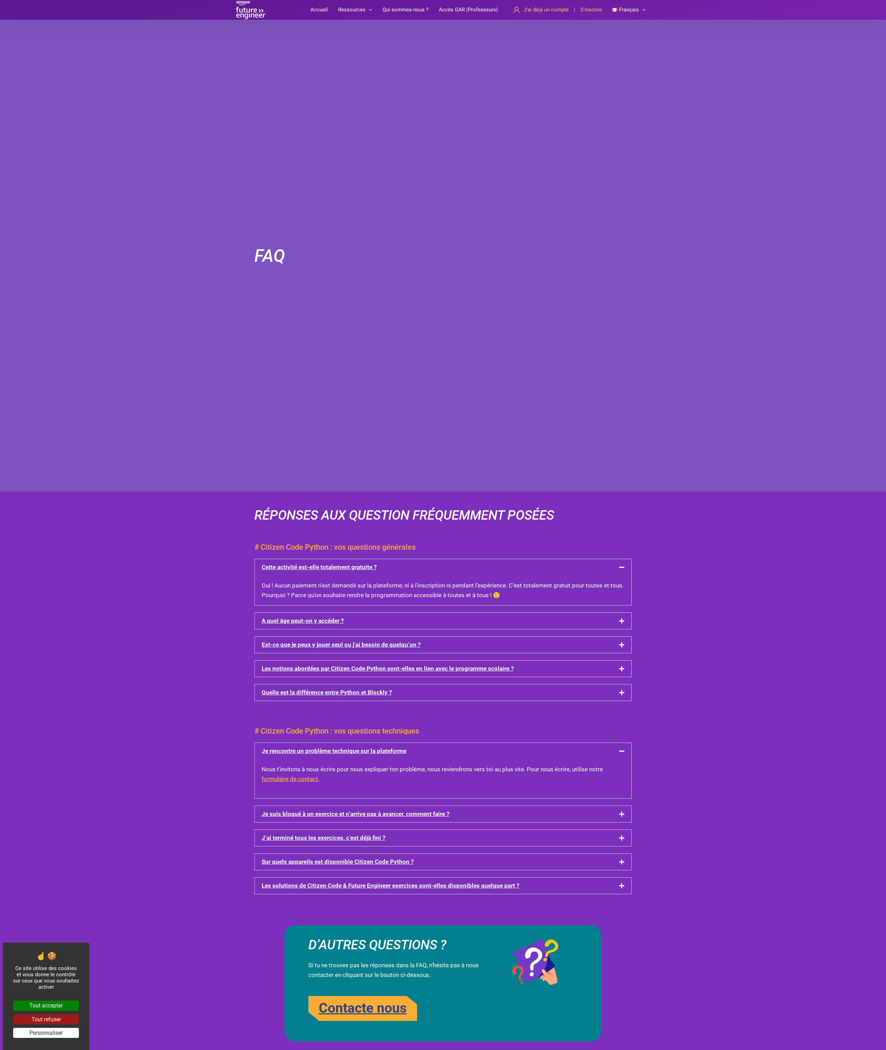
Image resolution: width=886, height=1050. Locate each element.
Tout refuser (46, 1019)
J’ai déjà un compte (546, 10)
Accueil (319, 10)
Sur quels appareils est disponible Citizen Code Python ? (338, 861)
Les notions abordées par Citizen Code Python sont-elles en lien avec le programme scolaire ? (388, 668)
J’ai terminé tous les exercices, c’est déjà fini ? (323, 837)
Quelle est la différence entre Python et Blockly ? (327, 692)
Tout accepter (46, 1005)
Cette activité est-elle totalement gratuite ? (319, 567)
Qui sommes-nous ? (405, 10)
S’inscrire (591, 10)
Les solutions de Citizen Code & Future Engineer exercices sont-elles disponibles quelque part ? (390, 885)
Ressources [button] (351, 10)
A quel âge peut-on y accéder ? (303, 620)
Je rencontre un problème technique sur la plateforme (334, 750)
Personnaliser (46, 1033)
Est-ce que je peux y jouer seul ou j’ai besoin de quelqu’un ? (341, 644)
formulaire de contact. (290, 778)
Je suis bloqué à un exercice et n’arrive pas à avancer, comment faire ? (355, 813)
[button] (368, 10)
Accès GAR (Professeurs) (468, 10)
